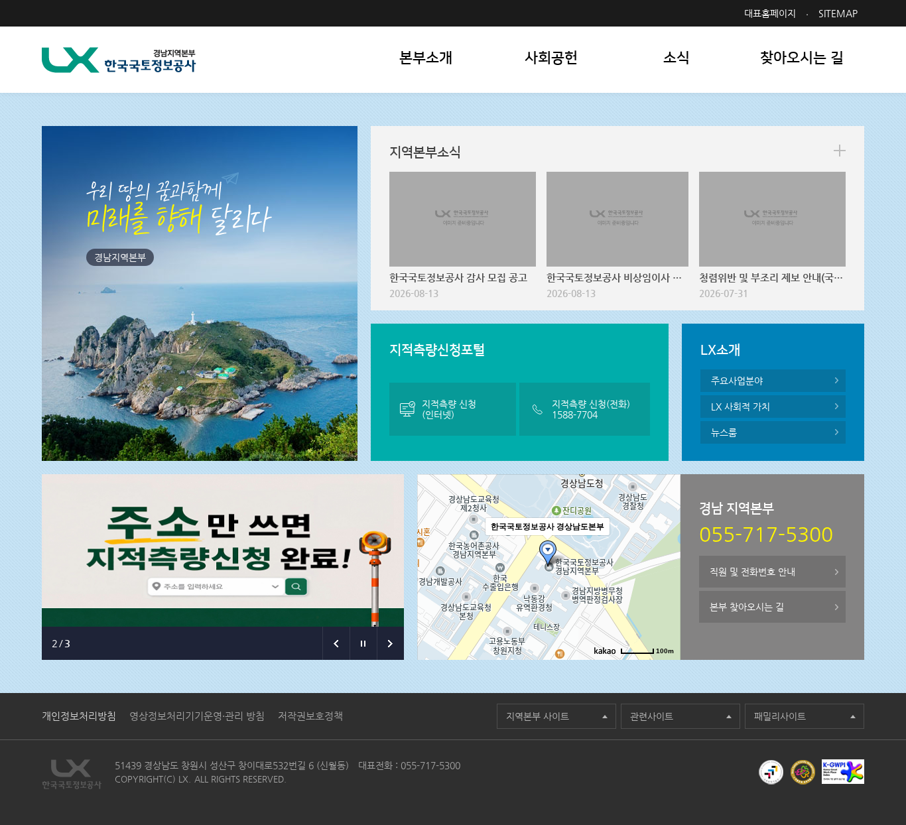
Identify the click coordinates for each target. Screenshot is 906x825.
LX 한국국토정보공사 (119, 60)
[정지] (363, 643)
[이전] (336, 643)
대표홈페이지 (770, 13)
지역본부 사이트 (537, 716)
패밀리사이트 (780, 716)
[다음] (390, 643)
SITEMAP (838, 13)
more (840, 151)
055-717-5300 (430, 765)
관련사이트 (651, 716)
